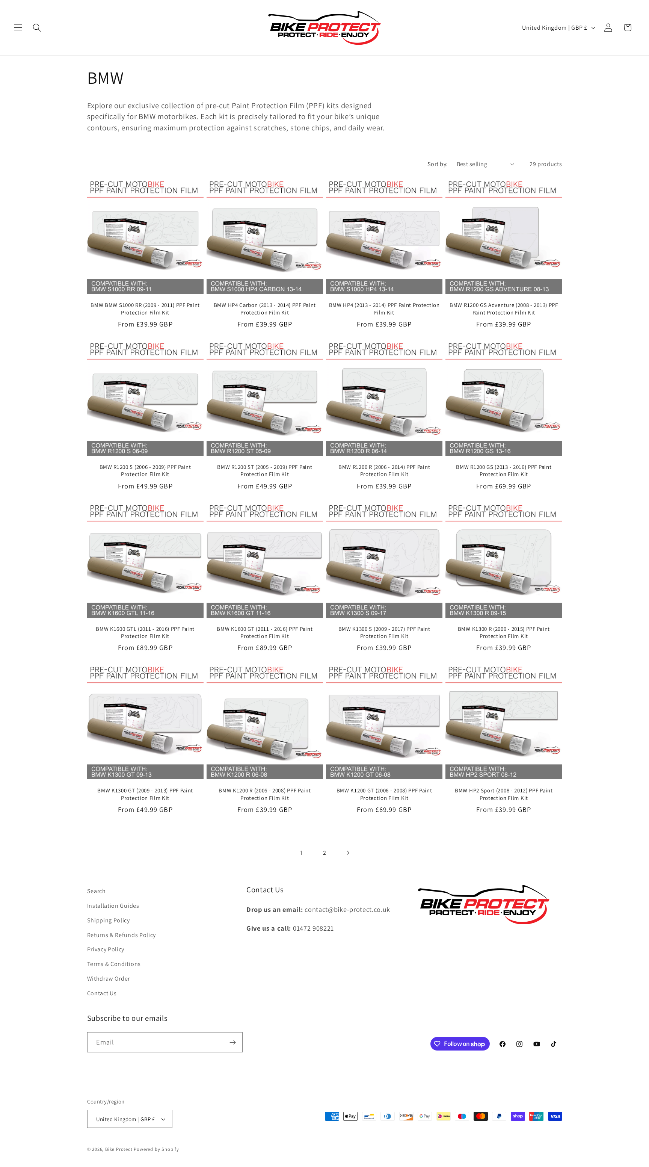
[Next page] (348, 853)
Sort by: (437, 164)
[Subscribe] (232, 1042)
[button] (18, 27)
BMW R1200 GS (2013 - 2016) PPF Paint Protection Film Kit (503, 470)
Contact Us (102, 993)
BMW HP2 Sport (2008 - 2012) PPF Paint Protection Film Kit (504, 794)
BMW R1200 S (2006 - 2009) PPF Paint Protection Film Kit (145, 470)
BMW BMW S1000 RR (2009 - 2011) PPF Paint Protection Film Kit (145, 308)
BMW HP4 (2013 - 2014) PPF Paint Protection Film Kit (384, 308)
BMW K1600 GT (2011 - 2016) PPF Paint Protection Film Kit (264, 632)
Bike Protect (119, 1149)
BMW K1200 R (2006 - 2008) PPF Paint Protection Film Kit (265, 794)
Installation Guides (113, 906)
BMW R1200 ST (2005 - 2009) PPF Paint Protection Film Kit (264, 470)
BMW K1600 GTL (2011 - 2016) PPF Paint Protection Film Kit (145, 632)
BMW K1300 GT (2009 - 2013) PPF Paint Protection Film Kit (145, 794)
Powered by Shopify (156, 1149)
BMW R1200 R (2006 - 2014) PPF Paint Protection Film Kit (384, 470)
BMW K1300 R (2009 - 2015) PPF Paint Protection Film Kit (504, 632)
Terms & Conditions (114, 964)
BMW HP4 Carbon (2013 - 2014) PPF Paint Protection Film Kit (265, 308)
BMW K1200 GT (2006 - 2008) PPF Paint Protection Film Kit (384, 794)
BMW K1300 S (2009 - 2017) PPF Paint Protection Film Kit (384, 632)
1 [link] (301, 852)
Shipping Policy (108, 920)
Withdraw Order (108, 979)
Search (96, 891)
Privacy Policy (106, 949)
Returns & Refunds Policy (121, 935)
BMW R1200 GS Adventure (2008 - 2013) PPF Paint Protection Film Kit (504, 308)
